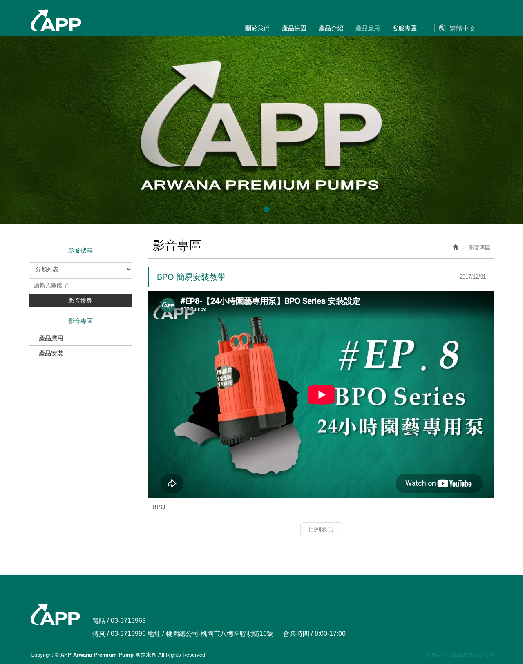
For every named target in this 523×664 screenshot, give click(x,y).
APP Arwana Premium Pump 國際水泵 (56, 21)
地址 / (156, 633)
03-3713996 (128, 633)
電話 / (100, 620)
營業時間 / (298, 633)
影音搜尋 (80, 300)
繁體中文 (462, 28)
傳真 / (100, 633)
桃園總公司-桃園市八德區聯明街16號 (219, 633)
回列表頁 (321, 529)
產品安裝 (51, 353)
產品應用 (51, 337)
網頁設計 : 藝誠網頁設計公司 (460, 655)
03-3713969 (128, 620)
